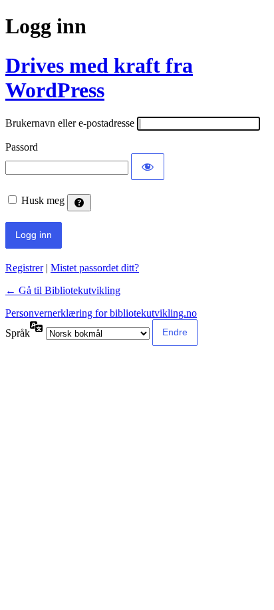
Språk (17, 333)
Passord (21, 147)
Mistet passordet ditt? (95, 267)
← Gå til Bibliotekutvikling (62, 290)
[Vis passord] (147, 166)
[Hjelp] (79, 202)
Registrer (24, 267)
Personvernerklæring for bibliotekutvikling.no (101, 313)
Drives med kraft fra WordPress (99, 77)
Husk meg (43, 200)
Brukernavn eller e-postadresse (69, 123)
